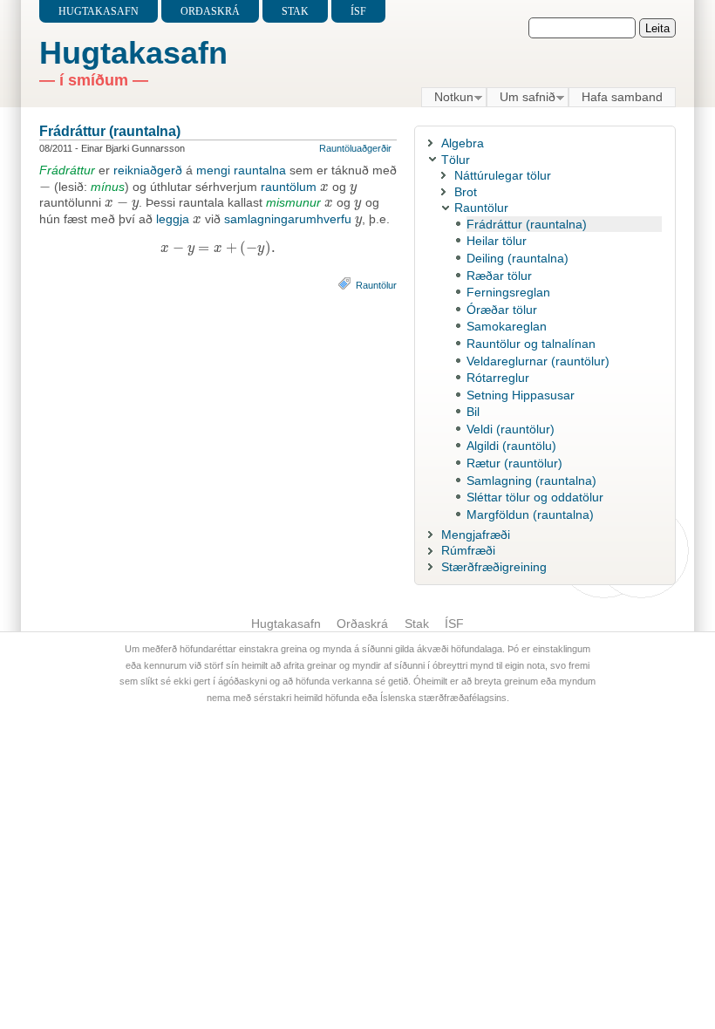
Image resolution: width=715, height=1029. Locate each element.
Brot (465, 192)
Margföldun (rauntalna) (530, 514)
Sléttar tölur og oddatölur (534, 497)
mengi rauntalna (241, 170)
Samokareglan (506, 326)
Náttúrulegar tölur (502, 175)
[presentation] (45, 187)
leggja (172, 219)
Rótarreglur (497, 378)
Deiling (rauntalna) (517, 258)
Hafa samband (622, 97)
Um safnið (521, 98)
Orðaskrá (210, 11)
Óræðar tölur (501, 310)
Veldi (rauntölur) (510, 429)
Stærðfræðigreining (494, 567)
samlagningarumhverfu (287, 219)
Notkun (447, 98)
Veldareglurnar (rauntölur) (537, 361)
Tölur (455, 160)
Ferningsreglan (508, 292)
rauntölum (289, 187)
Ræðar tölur (499, 276)
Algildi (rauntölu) (511, 446)
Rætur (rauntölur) (514, 463)
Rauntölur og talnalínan (531, 344)
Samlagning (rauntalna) (531, 480)
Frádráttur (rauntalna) (109, 131)
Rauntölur (376, 285)
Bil (473, 412)
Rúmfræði (468, 550)
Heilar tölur (496, 241)
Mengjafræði (475, 535)
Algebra (462, 143)
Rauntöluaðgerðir (355, 148)
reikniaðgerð (147, 170)
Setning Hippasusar (520, 395)
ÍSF (358, 11)
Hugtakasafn (98, 11)
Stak (295, 11)
